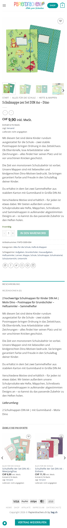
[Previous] (7, 48)
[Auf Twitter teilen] (16, 265)
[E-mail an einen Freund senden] (22, 265)
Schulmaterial (56, 255)
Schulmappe (43, 255)
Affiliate (26, 507)
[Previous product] (11, 112)
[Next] (59, 48)
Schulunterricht (9, 258)
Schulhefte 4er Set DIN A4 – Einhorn (49, 470)
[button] (4, 5)
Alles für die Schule (24, 97)
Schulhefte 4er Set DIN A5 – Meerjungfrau (16, 470)
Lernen (18, 255)
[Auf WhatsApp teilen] (5, 265)
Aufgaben (19, 252)
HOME (9, 507)
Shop (16, 507)
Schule (33, 255)
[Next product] (5, 112)
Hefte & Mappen (48, 97)
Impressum (38, 507)
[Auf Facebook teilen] (10, 265)
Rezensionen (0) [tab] (12, 290)
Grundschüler (31, 252)
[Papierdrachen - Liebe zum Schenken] (29, 5)
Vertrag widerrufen (32, 522)
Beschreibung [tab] (11, 284)
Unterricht (22, 258)
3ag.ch (54, 512)
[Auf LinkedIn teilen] (33, 265)
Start (5, 97)
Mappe (26, 255)
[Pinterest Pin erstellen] (27, 265)
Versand (10, 128)
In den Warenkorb (33, 233)
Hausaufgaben (45, 252)
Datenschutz (53, 507)
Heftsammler (8, 255)
